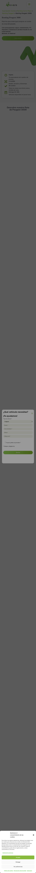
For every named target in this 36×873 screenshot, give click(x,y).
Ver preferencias (18, 866)
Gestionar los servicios (8, 852)
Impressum (29, 870)
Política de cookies (8, 870)
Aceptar (18, 857)
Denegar (18, 862)
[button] (33, 835)
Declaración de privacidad (20, 870)
